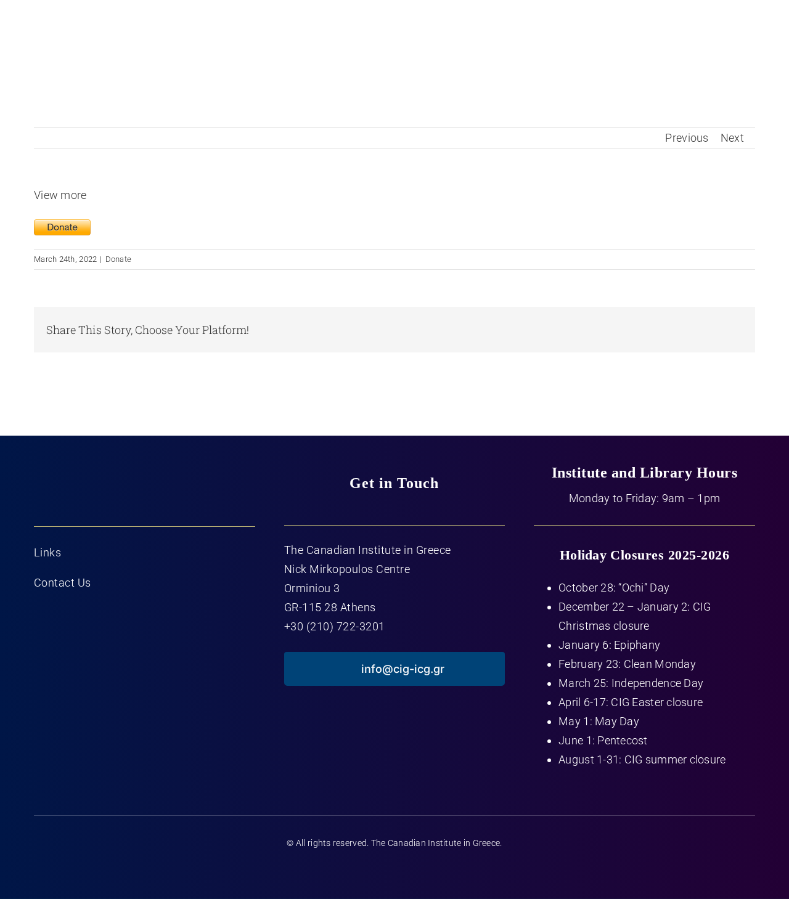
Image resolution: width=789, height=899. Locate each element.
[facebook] (346, 870)
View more (60, 195)
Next (732, 137)
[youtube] (394, 870)
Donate (118, 259)
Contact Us (62, 582)
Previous (686, 137)
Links (48, 552)
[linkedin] (443, 870)
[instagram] (419, 870)
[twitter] (370, 870)
